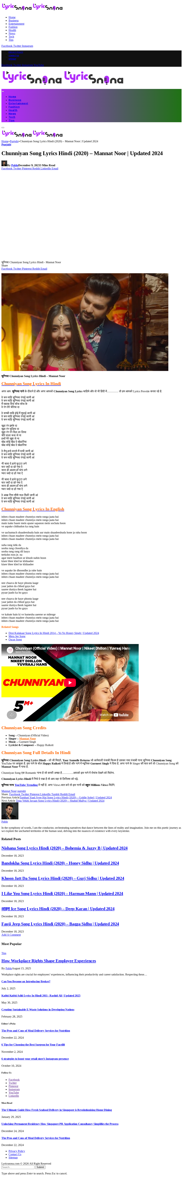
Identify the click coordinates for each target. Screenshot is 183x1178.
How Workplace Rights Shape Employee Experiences (48, 960)
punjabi (21, 791)
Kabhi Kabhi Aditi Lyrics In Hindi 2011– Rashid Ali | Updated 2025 (40, 995)
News (12, 33)
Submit (40, 1167)
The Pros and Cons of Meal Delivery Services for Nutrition (35, 1030)
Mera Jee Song (17, 636)
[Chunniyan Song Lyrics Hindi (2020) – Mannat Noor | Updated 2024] (70, 259)
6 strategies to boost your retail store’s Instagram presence (35, 1058)
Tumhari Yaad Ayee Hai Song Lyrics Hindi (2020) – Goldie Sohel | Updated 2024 (65, 797)
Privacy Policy (16, 52)
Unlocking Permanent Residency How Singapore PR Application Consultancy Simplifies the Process (59, 1123)
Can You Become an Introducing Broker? (25, 981)
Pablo (14, 165)
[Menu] (3, 91)
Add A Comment (11, 934)
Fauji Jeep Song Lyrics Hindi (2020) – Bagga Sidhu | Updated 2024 (60, 924)
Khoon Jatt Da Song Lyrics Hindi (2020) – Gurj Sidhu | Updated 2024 (62, 878)
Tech (11, 36)
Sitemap (12, 59)
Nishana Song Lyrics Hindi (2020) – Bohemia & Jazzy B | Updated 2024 (64, 848)
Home (12, 17)
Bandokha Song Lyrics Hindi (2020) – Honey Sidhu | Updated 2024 (60, 863)
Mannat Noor (27, 738)
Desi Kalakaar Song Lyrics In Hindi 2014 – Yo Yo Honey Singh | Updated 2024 (54, 633)
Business (14, 20)
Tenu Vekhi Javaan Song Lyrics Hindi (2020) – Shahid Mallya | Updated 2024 (60, 800)
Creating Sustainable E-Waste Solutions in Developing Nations (37, 1009)
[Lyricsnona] (63, 87)
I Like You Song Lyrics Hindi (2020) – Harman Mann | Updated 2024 (62, 893)
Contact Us (14, 56)
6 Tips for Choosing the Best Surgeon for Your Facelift (33, 1044)
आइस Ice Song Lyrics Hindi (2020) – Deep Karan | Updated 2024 (57, 908)
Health (12, 30)
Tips (11, 39)
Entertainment (16, 23)
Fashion (13, 26)
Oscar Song (15, 639)
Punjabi (6, 144)
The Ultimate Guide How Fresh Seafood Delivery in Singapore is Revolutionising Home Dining (56, 1109)
